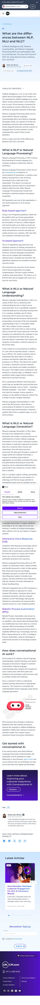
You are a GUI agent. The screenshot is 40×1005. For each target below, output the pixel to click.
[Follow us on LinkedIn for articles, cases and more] (12, 991)
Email (6, 931)
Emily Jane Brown (12, 65)
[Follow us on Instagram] (8, 991)
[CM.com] (7, 13)
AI (3, 28)
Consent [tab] (7, 492)
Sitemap (24, 981)
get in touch (28, 759)
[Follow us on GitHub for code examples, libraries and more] (4, 991)
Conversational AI (14, 795)
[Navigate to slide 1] (8, 915)
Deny (20, 517)
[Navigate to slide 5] (20, 915)
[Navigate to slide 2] (11, 915)
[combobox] (15, 6)
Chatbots (13, 789)
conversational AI (11, 172)
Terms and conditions (28, 978)
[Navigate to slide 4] (17, 915)
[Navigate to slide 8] (28, 915)
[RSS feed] (16, 991)
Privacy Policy (17, 939)
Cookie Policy (7, 981)
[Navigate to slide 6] (22, 915)
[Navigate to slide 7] (25, 915)
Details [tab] (20, 492)
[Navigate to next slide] (35, 882)
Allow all (20, 508)
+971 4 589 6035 (12, 971)
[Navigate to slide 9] (31, 915)
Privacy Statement (9, 978)
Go (33, 6)
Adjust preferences (20, 512)
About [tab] (33, 492)
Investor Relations (9, 985)
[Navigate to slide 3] (14, 915)
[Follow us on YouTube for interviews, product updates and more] (20, 991)
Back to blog (7, 24)
